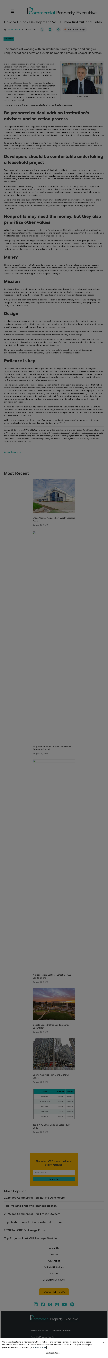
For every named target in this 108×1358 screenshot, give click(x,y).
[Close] (103, 1342)
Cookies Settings (53, 1353)
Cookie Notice (39, 1347)
